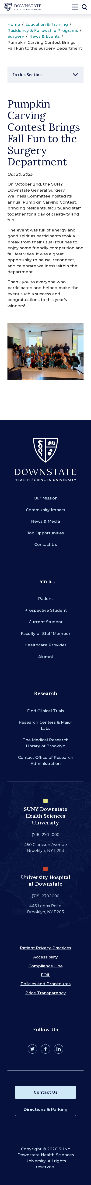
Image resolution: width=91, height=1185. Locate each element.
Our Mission (46, 498)
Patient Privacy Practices (45, 948)
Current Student (46, 621)
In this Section (27, 74)
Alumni (45, 656)
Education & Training (46, 24)
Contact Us (45, 544)
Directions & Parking (45, 1109)
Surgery (15, 36)
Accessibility (45, 957)
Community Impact (45, 509)
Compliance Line (45, 966)
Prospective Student (45, 610)
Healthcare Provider (45, 645)
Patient (45, 598)
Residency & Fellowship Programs (42, 30)
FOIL (45, 975)
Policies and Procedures (46, 983)
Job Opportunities (45, 533)
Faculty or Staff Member (45, 633)
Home (13, 24)
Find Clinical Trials (45, 710)
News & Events (44, 36)
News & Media (45, 521)
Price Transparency (45, 993)
